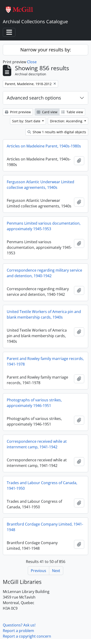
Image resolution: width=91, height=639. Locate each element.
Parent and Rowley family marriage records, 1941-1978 (45, 361)
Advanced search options (34, 98)
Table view (74, 112)
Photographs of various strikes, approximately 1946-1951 (34, 402)
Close (32, 61)
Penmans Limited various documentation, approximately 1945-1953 (43, 226)
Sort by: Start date (26, 121)
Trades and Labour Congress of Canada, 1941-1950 (42, 485)
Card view (49, 112)
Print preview (20, 112)
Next (56, 570)
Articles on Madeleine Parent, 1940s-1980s (44, 146)
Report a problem (18, 630)
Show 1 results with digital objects (59, 132)
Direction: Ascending (66, 121)
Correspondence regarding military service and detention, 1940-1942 (44, 273)
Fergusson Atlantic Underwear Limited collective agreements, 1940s (40, 184)
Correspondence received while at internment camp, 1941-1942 (37, 444)
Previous (38, 570)
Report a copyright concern (27, 636)
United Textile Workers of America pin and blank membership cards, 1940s (44, 314)
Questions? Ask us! (19, 625)
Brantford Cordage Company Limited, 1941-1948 (45, 527)
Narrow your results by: (45, 50)
